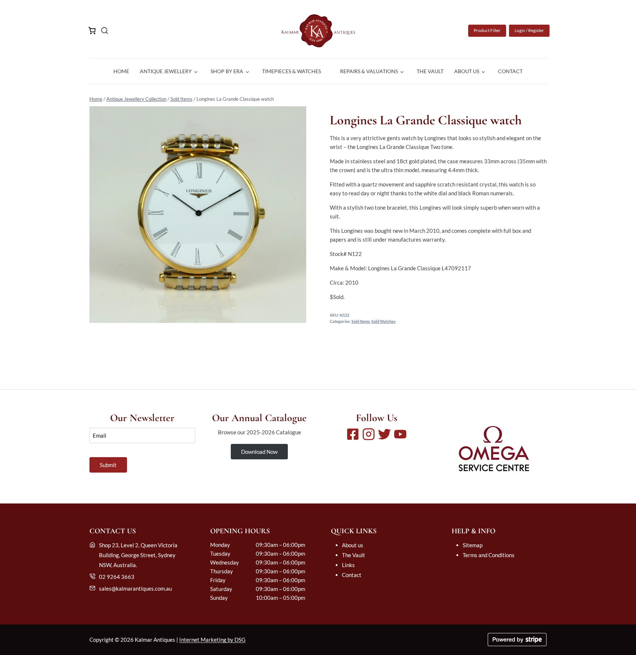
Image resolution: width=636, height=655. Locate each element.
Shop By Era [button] (227, 71)
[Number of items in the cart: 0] (92, 30)
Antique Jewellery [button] (166, 71)
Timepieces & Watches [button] (291, 71)
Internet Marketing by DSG (212, 639)
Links (348, 565)
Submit (108, 465)
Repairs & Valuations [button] (369, 71)
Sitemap (473, 545)
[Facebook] (352, 434)
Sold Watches (383, 321)
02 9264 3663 (116, 576)
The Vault (430, 71)
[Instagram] (368, 434)
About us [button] (466, 71)
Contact (510, 71)
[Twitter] (384, 434)
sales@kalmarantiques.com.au (135, 588)
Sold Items (181, 99)
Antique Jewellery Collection (136, 99)
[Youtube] (400, 434)
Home (121, 71)
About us (352, 545)
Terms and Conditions (489, 555)
